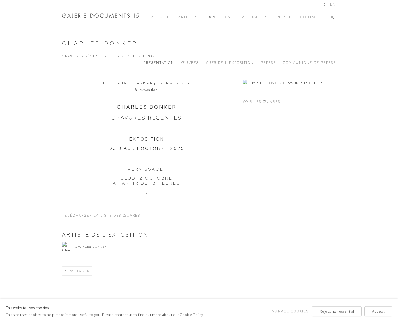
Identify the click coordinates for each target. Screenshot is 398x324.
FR (322, 4)
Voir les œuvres (261, 101)
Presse (268, 62)
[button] (333, 17)
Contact (310, 17)
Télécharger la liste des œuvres (101, 215)
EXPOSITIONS (219, 17)
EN (333, 4)
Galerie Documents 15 (105, 15)
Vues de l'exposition (230, 62)
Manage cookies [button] (290, 311)
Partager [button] (79, 271)
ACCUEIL (160, 17)
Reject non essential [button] (336, 311)
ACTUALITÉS (255, 17)
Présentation (158, 62)
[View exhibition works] (289, 83)
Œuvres (190, 62)
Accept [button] (378, 311)
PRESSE (284, 17)
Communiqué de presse (309, 62)
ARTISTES (188, 17)
